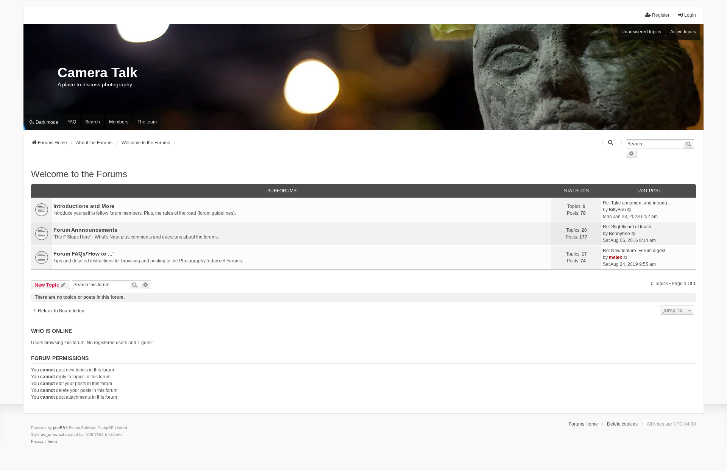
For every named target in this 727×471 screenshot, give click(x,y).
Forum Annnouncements (85, 230)
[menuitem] (610, 142)
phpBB (59, 428)
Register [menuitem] (660, 15)
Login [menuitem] (690, 15)
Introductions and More (83, 206)
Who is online (51, 331)
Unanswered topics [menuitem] (641, 31)
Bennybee (619, 233)
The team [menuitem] (147, 122)
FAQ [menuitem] (71, 122)
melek (615, 257)
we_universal (52, 434)
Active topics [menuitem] (683, 31)
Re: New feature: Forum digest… (636, 250)
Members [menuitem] (118, 122)
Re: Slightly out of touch (627, 226)
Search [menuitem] (92, 122)
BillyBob (617, 209)
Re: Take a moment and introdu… (637, 203)
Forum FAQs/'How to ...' (83, 254)
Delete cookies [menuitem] (622, 424)
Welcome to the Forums (79, 174)
